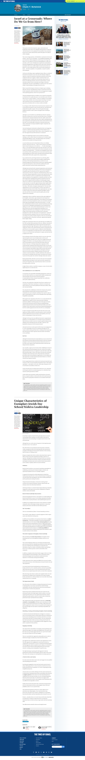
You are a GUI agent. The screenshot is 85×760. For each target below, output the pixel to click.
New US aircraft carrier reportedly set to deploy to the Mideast (67, 50)
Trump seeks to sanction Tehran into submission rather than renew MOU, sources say (63, 36)
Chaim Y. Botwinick (32, 7)
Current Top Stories (63, 21)
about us (37, 741)
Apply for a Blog (68, 14)
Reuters (66, 67)
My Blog (24, 14)
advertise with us (38, 742)
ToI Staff (65, 46)
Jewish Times (22, 739)
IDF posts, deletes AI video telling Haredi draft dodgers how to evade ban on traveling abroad (67, 72)
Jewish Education (25, 721)
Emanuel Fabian (66, 74)
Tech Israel (21, 742)
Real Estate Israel (23, 744)
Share (16, 413)
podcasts (21, 747)
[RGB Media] (43, 757)
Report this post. (16, 43)
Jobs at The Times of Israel (40, 744)
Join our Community (71, 1)
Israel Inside (22, 741)
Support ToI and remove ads (80, 1)
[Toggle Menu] (1, 1)
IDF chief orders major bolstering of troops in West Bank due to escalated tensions (67, 57)
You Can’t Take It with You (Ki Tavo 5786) (46, 727)
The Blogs (25, 4)
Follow (24, 9)
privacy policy (38, 739)
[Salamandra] (51, 757)
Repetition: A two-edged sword (30, 727)
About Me (28, 14)
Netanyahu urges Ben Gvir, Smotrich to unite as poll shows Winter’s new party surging (67, 44)
